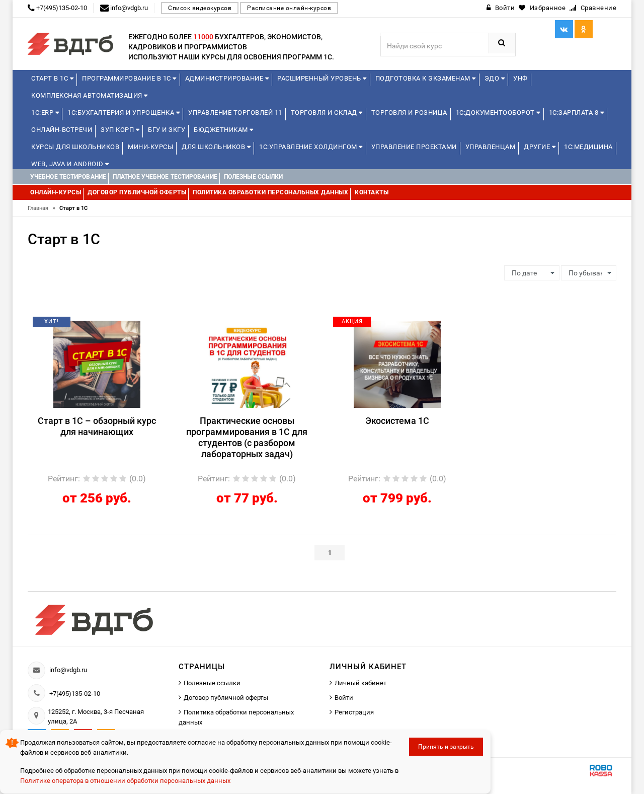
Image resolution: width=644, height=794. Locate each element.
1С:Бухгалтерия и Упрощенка (121, 112)
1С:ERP (43, 112)
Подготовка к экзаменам (423, 78)
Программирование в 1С (127, 78)
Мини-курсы (150, 147)
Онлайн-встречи (61, 129)
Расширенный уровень (320, 78)
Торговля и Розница (409, 112)
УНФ (520, 78)
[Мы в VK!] (564, 29)
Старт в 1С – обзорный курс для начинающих (97, 426)
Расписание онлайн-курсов (289, 8)
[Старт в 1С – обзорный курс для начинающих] (96, 363)
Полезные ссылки (212, 683)
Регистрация (354, 712)
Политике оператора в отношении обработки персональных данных (125, 780)
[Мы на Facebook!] (584, 29)
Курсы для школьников (75, 147)
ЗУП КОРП (118, 129)
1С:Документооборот (496, 112)
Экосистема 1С (397, 420)
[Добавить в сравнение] (111, 325)
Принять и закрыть (446, 746)
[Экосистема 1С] (397, 363)
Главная (41, 208)
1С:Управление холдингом (309, 147)
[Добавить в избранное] (79, 325)
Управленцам (490, 147)
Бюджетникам (222, 129)
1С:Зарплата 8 (574, 112)
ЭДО (493, 78)
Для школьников (214, 147)
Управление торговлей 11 (235, 112)
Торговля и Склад (325, 112)
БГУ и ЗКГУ (166, 129)
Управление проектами (414, 147)
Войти (344, 697)
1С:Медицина (588, 147)
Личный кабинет (360, 683)
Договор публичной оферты (226, 697)
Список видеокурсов (199, 8)
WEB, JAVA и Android (68, 164)
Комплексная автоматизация (87, 95)
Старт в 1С (50, 78)
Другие (538, 147)
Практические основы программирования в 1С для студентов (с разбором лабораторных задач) (246, 437)
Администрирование (225, 78)
